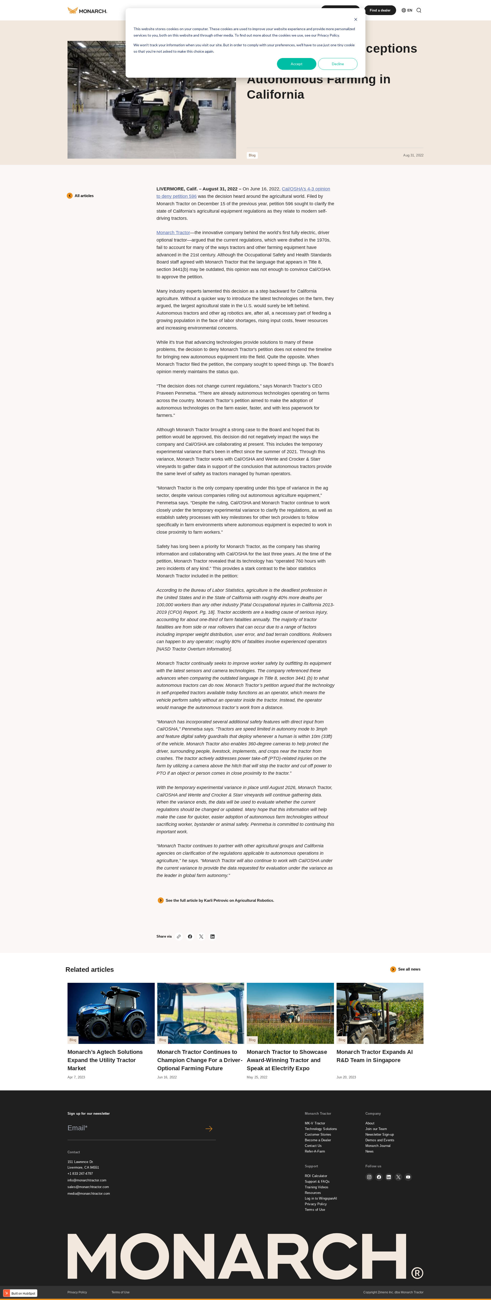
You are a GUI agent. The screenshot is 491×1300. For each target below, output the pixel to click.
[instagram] (369, 1177)
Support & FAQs (317, 1181)
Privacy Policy (328, 35)
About (369, 1123)
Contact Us (313, 1146)
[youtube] (408, 1177)
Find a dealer (380, 10)
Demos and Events (379, 1140)
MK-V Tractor (315, 1123)
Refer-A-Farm (315, 1151)
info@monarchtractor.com (87, 1180)
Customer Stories (318, 1134)
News (369, 1151)
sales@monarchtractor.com (88, 1187)
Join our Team (376, 1129)
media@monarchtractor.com (89, 1193)
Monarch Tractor (173, 232)
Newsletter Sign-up (379, 1134)
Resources (313, 1193)
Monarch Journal (377, 1146)
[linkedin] (389, 1177)
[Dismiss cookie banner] (356, 19)
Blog (252, 155)
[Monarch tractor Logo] (87, 10)
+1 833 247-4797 (80, 1174)
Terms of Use (315, 1210)
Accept (297, 64)
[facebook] (379, 1177)
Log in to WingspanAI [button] (321, 1198)
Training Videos (316, 1187)
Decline (338, 64)
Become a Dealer (318, 1140)
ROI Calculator (316, 1176)
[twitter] (398, 1177)
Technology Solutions (321, 1129)
